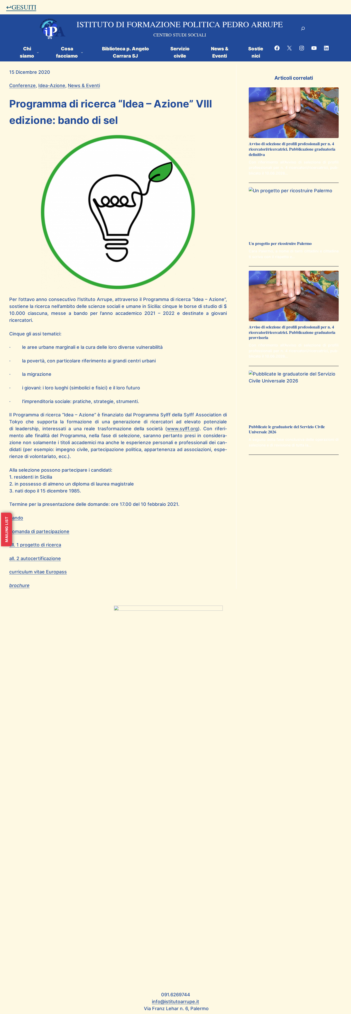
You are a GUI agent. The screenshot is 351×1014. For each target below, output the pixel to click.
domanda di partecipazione (39, 531)
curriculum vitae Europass (38, 571)
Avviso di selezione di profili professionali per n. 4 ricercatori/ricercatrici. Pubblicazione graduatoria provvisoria (292, 332)
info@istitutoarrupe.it (175, 1001)
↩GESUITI (21, 7)
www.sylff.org (182, 428)
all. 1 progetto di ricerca (35, 544)
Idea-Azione (51, 85)
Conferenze (22, 85)
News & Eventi (84, 85)
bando (16, 517)
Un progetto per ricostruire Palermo (280, 243)
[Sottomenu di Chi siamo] (38, 52)
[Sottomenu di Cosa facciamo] (82, 52)
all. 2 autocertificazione (35, 558)
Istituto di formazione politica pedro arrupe (180, 24)
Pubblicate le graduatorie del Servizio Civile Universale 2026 (287, 429)
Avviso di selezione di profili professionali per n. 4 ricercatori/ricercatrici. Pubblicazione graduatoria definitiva (292, 149)
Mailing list (6, 529)
